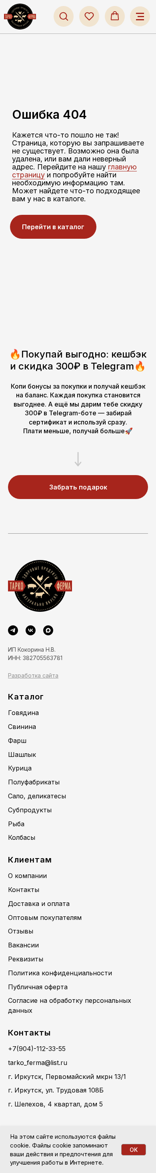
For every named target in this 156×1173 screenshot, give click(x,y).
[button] (63, 16)
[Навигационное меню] (140, 16)
